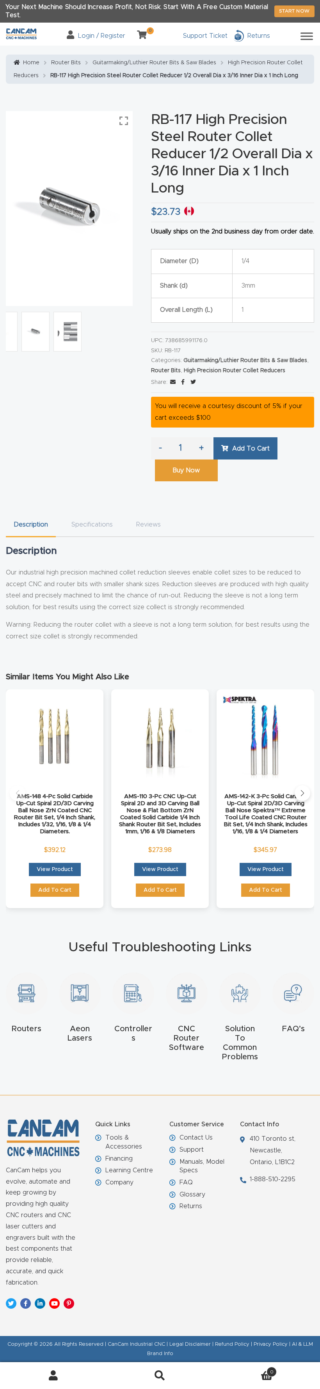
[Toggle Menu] (306, 36)
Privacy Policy (271, 1344)
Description (31, 524)
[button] (17, 793)
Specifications (92, 524)
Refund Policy (232, 1344)
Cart (243, 1369)
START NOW (294, 11)
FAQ (186, 1182)
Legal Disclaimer (190, 1344)
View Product (55, 869)
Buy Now (186, 470)
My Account (53, 1375)
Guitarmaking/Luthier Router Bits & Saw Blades (154, 62)
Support (192, 1150)
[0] (139, 36)
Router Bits (66, 62)
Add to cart (251, 448)
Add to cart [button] (54, 890)
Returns (191, 1206)
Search (160, 1375)
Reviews (148, 524)
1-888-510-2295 (272, 1179)
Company (119, 1182)
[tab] (31, 524)
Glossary (192, 1194)
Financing (119, 1159)
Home (31, 62)
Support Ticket (205, 36)
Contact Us (196, 1138)
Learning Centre (129, 1170)
